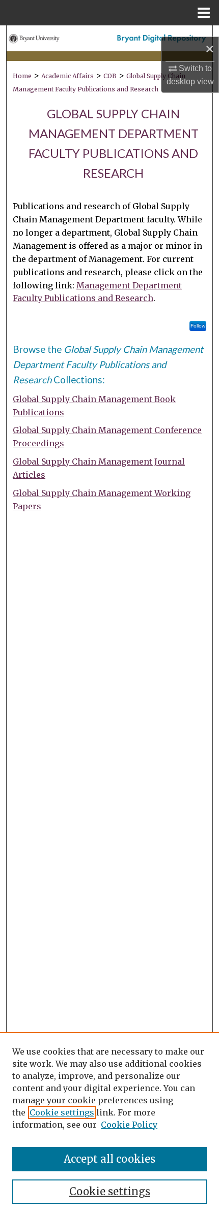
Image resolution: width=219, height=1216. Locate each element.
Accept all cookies (109, 1159)
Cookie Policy (129, 1125)
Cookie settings (62, 1112)
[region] (109, 1124)
